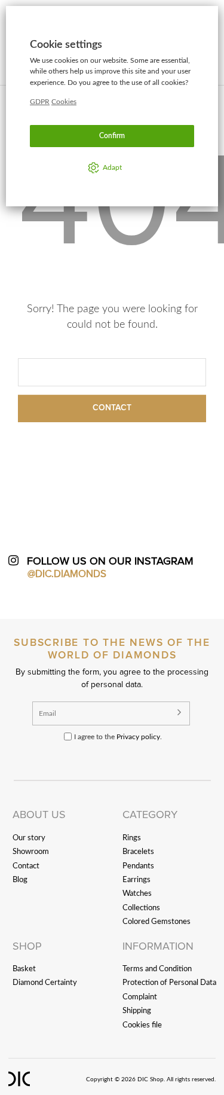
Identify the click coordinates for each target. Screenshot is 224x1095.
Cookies (63, 101)
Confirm (112, 135)
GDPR (40, 101)
